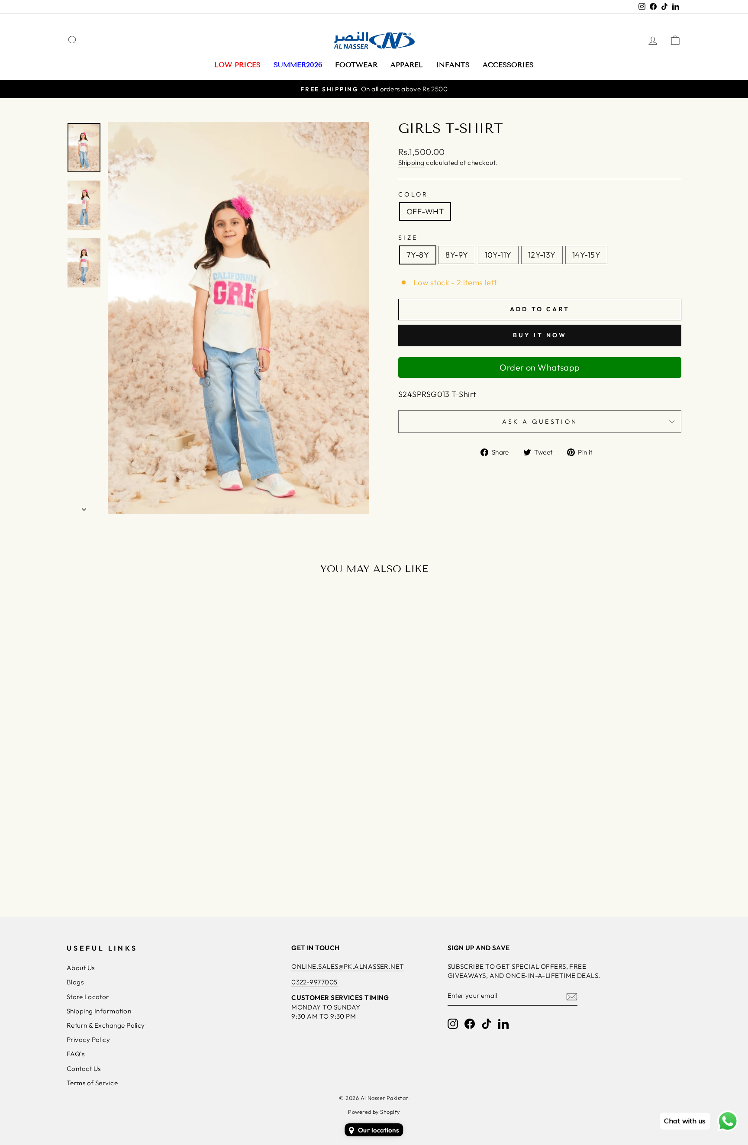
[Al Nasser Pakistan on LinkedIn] (503, 1024)
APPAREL (406, 65)
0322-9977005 (314, 982)
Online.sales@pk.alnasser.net (347, 966)
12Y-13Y (542, 255)
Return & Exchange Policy (106, 1025)
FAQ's (75, 1054)
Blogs (75, 982)
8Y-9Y (456, 255)
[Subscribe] (571, 996)
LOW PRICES (237, 65)
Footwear (356, 65)
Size (408, 238)
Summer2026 (298, 65)
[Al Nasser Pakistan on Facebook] (469, 1024)
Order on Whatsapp (540, 367)
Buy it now (540, 335)
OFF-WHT (425, 211)
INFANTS (453, 65)
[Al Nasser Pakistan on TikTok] (486, 1024)
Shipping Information (99, 1011)
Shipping (411, 162)
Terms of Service (92, 1083)
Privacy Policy (88, 1039)
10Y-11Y (498, 255)
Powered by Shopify (374, 1111)
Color (413, 194)
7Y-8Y (417, 255)
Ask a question (539, 422)
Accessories (508, 65)
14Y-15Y (586, 255)
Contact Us (84, 1068)
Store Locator (88, 997)
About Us (81, 968)
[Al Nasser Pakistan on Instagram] (453, 1024)
